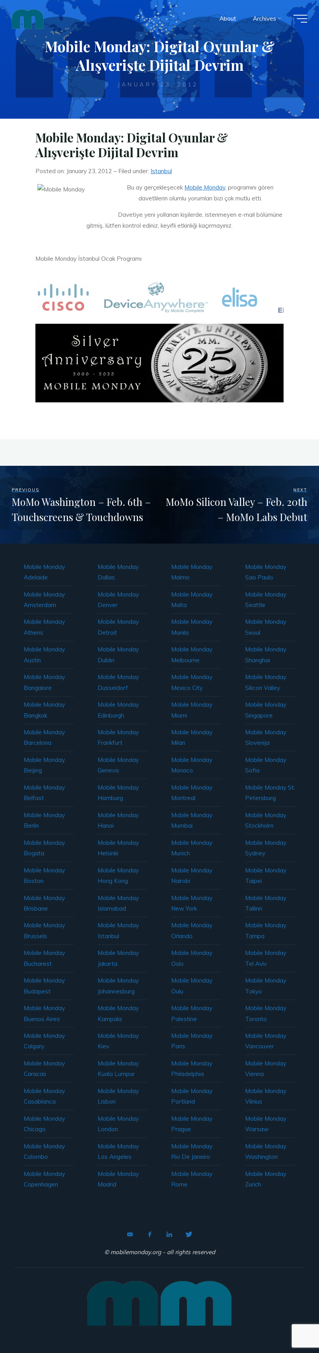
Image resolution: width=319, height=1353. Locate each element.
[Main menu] (300, 19)
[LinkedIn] (169, 1234)
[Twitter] (189, 1234)
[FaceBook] (150, 1234)
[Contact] (130, 1234)
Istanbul (161, 171)
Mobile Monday (205, 187)
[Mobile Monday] (28, 18)
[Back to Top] (289, 1323)
